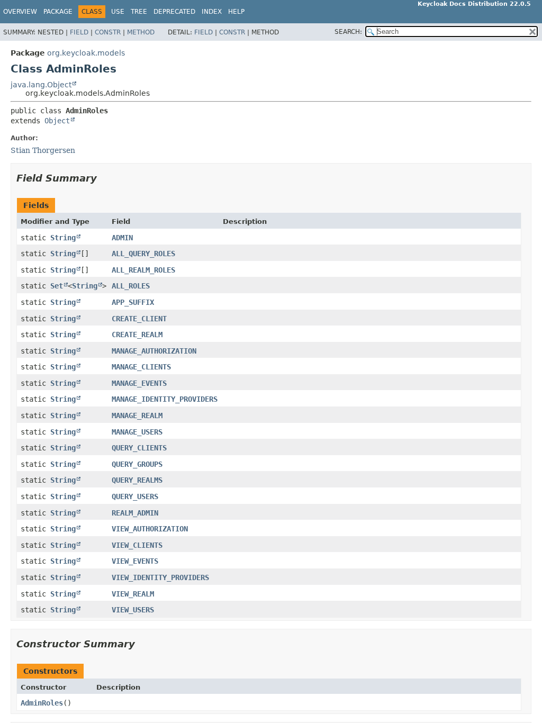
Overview (20, 11)
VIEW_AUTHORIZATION (150, 529)
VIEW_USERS (133, 609)
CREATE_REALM (137, 334)
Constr (108, 32)
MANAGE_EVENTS (139, 383)
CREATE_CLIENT (139, 318)
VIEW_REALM (133, 594)
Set (56, 286)
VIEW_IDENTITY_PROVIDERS (160, 577)
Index (212, 11)
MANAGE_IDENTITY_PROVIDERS (165, 399)
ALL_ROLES (131, 286)
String (63, 237)
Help (236, 11)
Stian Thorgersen (43, 150)
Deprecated (174, 11)
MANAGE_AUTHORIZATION (154, 351)
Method (141, 32)
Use (117, 11)
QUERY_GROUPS (137, 464)
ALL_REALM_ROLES (143, 270)
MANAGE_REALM (137, 415)
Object (57, 120)
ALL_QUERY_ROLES (143, 253)
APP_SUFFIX (133, 302)
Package (58, 11)
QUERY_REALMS (137, 480)
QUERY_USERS (135, 496)
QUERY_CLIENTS (139, 448)
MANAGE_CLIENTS (141, 367)
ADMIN (122, 237)
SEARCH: (348, 31)
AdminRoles (42, 703)
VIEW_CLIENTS (137, 545)
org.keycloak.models (86, 53)
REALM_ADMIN (135, 513)
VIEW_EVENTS (135, 561)
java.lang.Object (41, 84)
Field (79, 32)
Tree (139, 11)
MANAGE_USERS (137, 432)
